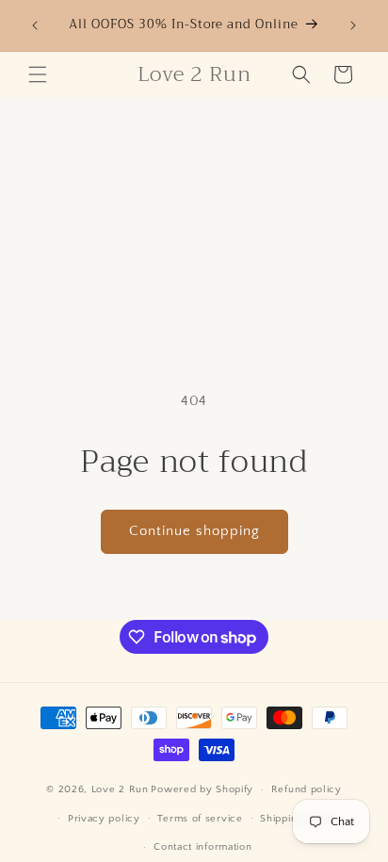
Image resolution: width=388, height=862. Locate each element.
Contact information (202, 847)
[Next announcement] (353, 25)
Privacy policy (104, 818)
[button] (37, 74)
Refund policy (306, 789)
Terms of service (199, 818)
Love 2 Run (120, 789)
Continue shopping (194, 531)
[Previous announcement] (35, 25)
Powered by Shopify (202, 789)
